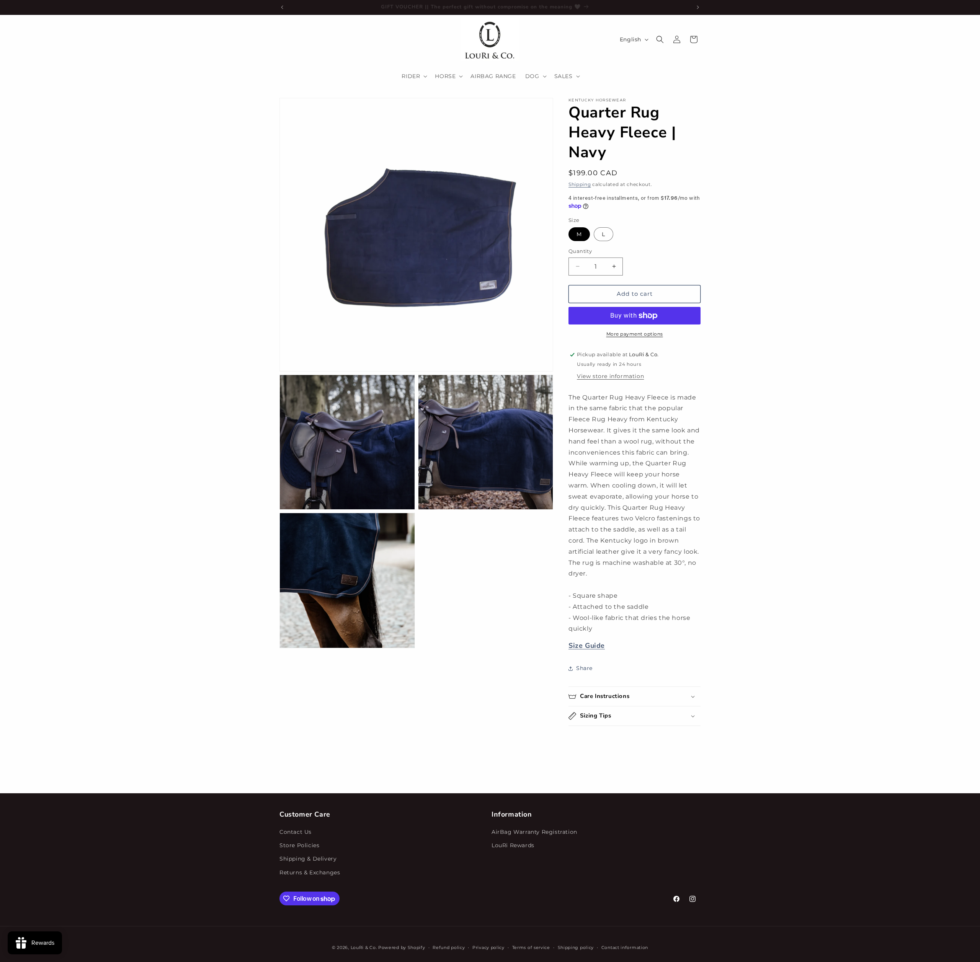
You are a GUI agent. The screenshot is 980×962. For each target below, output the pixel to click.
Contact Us (295, 831)
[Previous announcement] (282, 7)
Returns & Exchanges (309, 872)
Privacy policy (488, 947)
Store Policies (299, 845)
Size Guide (586, 645)
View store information (610, 376)
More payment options (634, 334)
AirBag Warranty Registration (534, 831)
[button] (413, 76)
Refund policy (449, 947)
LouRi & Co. (364, 947)
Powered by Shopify (401, 947)
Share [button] (584, 668)
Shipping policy (576, 947)
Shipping (579, 184)
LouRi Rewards (513, 845)
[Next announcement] (697, 7)
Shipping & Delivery (307, 858)
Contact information (624, 947)
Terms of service (531, 947)
